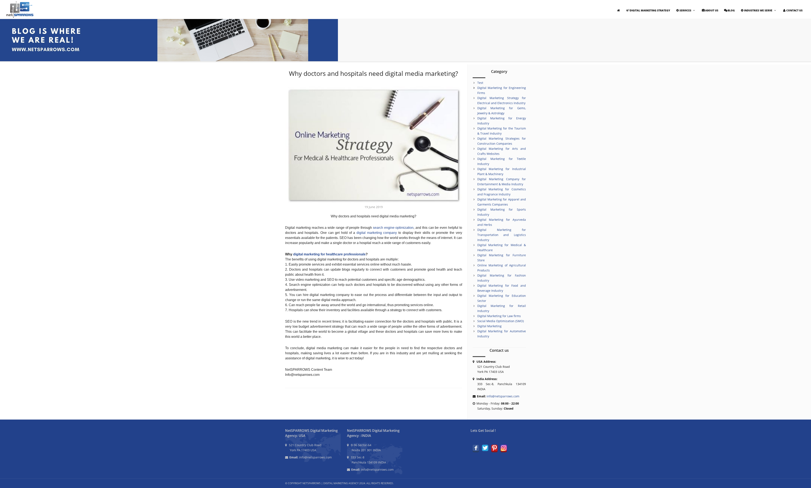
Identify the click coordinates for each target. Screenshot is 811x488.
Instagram (504, 448)
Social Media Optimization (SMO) (500, 321)
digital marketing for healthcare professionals (329, 254)
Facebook (476, 448)
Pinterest (494, 448)
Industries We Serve (758, 10)
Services (685, 10)
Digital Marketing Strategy (650, 10)
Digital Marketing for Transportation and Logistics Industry (501, 235)
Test (480, 83)
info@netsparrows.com (503, 396)
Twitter (485, 448)
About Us (711, 10)
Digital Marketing (489, 326)
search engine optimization (393, 227)
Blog (731, 10)
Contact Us (794, 10)
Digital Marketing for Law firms (499, 316)
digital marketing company (377, 232)
